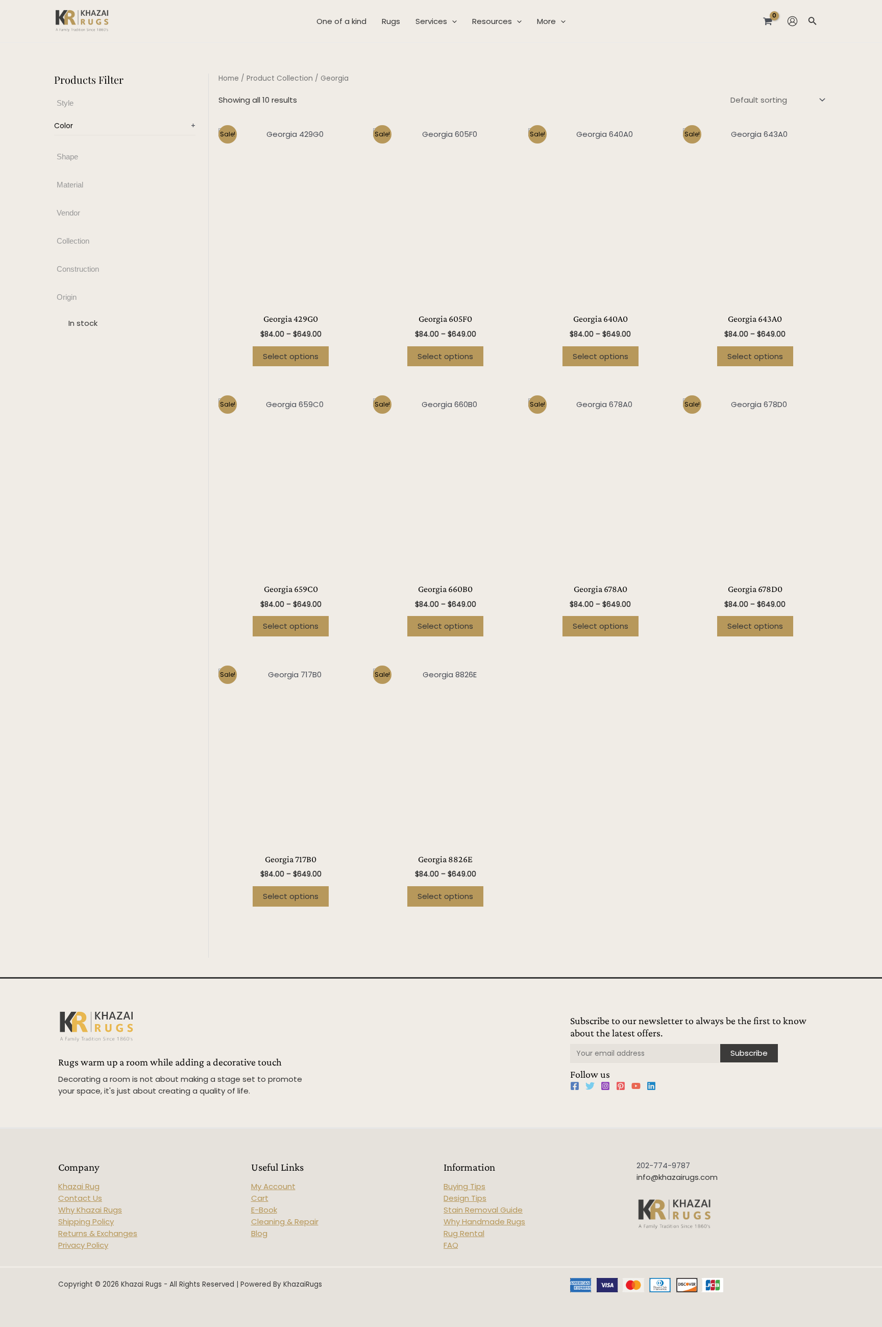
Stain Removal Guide (483, 1209)
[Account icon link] (792, 21)
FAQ (451, 1245)
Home (228, 78)
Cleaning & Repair (284, 1221)
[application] (452, 21)
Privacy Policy (83, 1245)
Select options (290, 356)
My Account (273, 1186)
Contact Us (80, 1198)
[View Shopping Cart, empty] (767, 21)
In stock (82, 323)
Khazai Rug (79, 1186)
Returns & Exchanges (97, 1233)
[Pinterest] (620, 1086)
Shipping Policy (86, 1221)
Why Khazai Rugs (90, 1209)
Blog (259, 1233)
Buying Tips (464, 1186)
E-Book (264, 1209)
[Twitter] (590, 1086)
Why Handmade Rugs (484, 1221)
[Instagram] (605, 1086)
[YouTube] (636, 1086)
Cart (259, 1198)
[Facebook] (574, 1086)
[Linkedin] (651, 1086)
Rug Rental (464, 1233)
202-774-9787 (663, 1165)
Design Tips (465, 1198)
